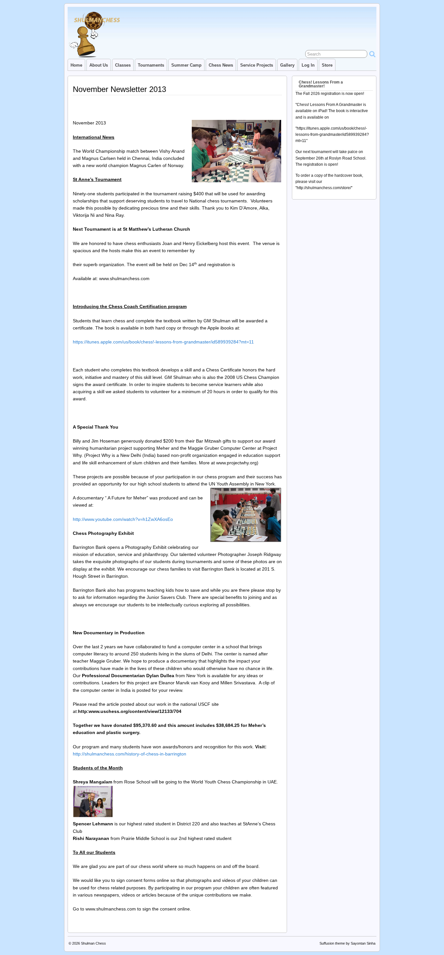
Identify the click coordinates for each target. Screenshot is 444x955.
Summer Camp (186, 65)
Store (327, 65)
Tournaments (151, 65)
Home (76, 65)
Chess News (221, 65)
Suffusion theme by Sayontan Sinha (347, 943)
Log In (308, 65)
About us (98, 65)
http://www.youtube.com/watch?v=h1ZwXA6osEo (123, 519)
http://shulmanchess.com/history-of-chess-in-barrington (129, 753)
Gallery (287, 65)
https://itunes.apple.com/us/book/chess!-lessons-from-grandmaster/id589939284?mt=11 (163, 341)
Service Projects (256, 65)
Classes (123, 65)
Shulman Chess (93, 943)
